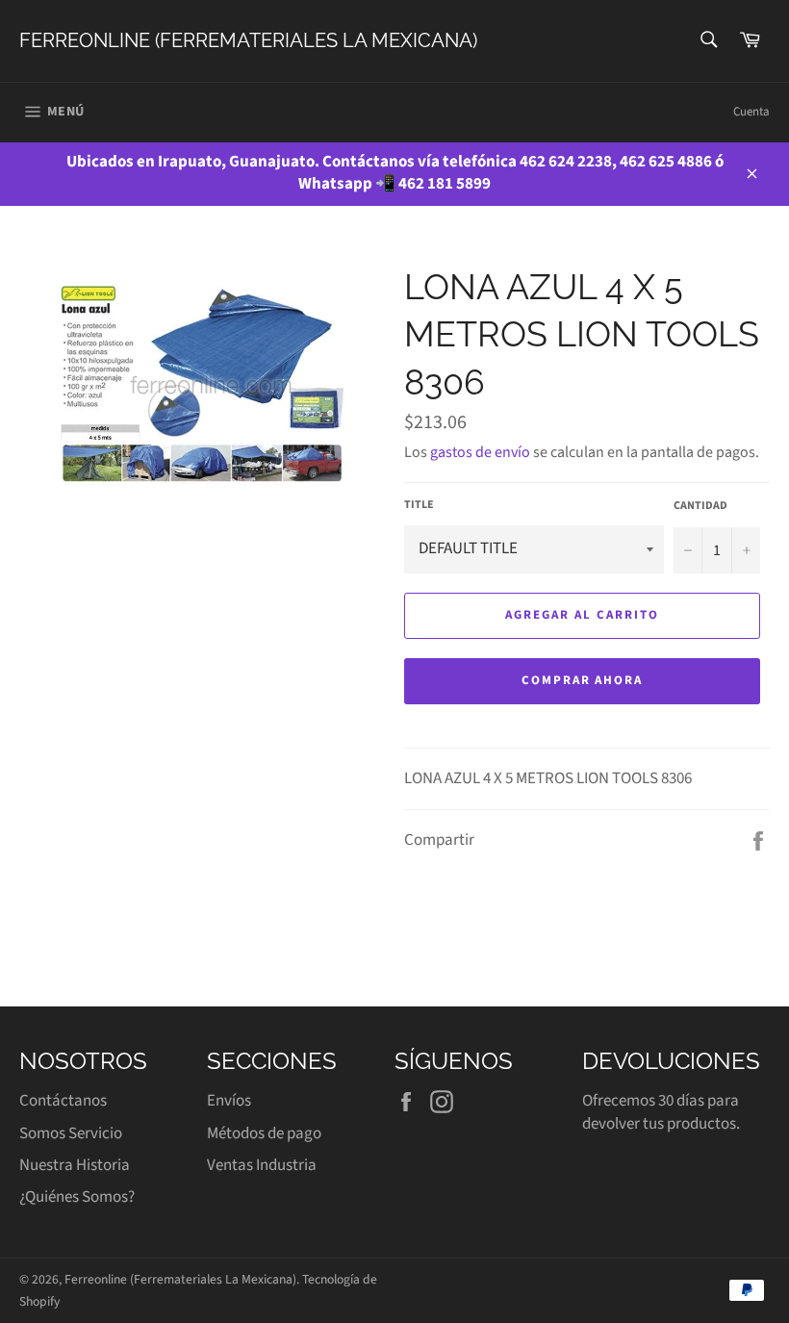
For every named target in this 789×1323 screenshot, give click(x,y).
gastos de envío (480, 452)
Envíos (229, 1100)
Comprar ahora (582, 680)
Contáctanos (63, 1100)
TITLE (419, 505)
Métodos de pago (264, 1133)
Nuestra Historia (74, 1165)
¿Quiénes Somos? (77, 1197)
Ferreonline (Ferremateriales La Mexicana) (248, 40)
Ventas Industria (262, 1165)
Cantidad (700, 506)
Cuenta (751, 111)
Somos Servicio (70, 1133)
